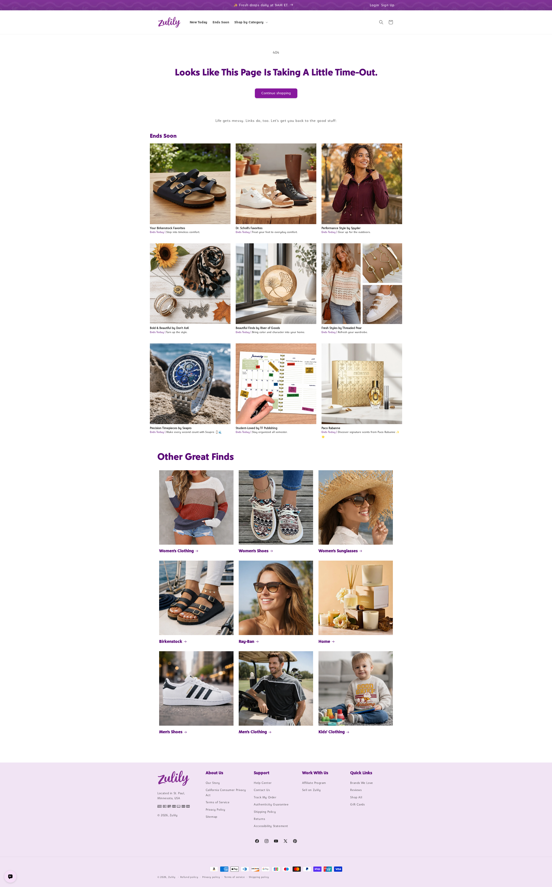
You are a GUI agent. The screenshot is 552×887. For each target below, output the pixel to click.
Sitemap (211, 816)
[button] (251, 22)
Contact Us (262, 790)
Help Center (263, 783)
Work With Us (315, 772)
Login (374, 5)
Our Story (213, 783)
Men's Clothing (253, 731)
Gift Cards (357, 804)
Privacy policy (211, 877)
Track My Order (265, 797)
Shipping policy (259, 877)
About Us (214, 772)
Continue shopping (276, 93)
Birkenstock (170, 641)
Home (324, 641)
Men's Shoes (170, 731)
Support (261, 772)
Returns (259, 819)
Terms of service (234, 877)
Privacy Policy (215, 809)
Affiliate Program (314, 783)
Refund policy (189, 877)
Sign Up (388, 5)
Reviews (356, 790)
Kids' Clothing (331, 731)
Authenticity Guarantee (271, 804)
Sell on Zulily (311, 790)
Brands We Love (361, 783)
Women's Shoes (253, 550)
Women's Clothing (176, 550)
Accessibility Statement (271, 826)
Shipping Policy (265, 811)
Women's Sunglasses (338, 550)
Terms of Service (218, 802)
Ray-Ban (246, 641)
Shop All (356, 797)
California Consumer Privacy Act (226, 792)
